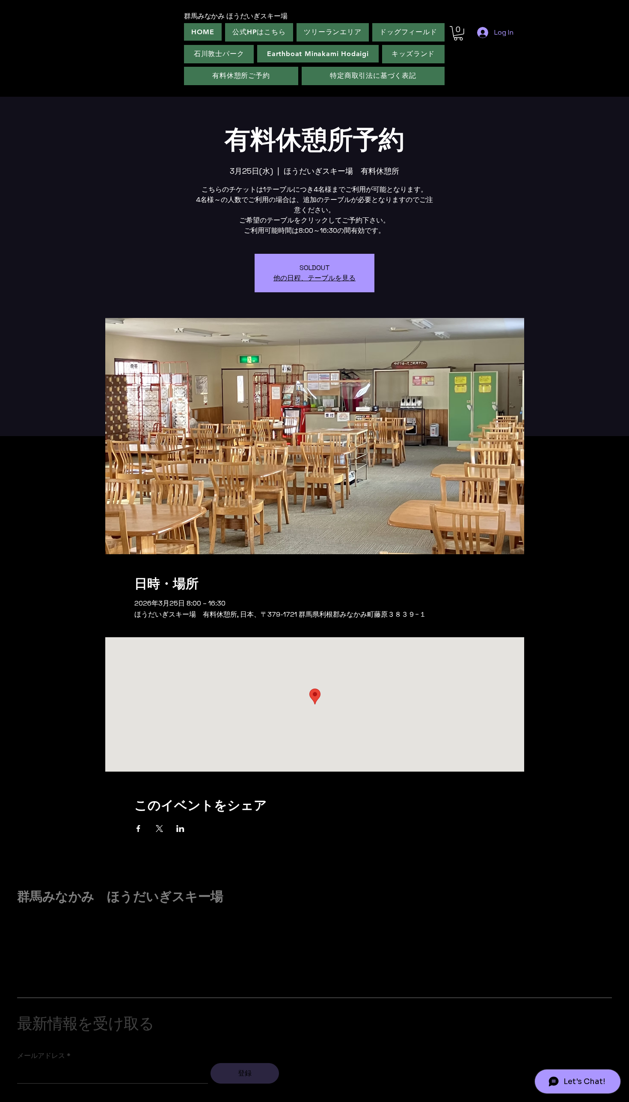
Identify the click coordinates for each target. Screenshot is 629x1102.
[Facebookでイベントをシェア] (138, 828)
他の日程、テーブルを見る (314, 277)
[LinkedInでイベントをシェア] (180, 828)
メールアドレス (41, 1055)
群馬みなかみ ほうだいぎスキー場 (120, 896)
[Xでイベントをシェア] (159, 828)
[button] (458, 33)
